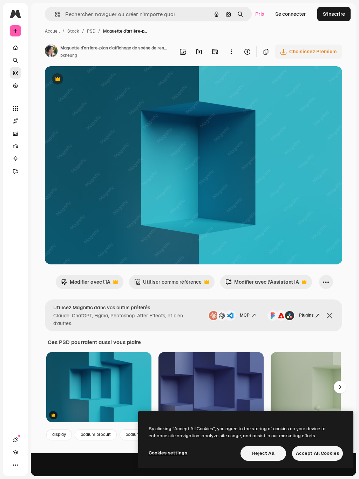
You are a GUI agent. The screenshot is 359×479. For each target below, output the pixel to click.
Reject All (263, 453)
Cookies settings (168, 453)
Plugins (306, 315)
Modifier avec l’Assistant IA (262, 284)
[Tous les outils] (15, 108)
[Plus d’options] (231, 52)
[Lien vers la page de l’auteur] (51, 52)
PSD (91, 31)
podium (133, 434)
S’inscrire (334, 14)
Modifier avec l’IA (85, 284)
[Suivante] (340, 387)
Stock (73, 31)
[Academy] (15, 452)
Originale (91, 79)
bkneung (68, 55)
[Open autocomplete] (55, 14)
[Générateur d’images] (15, 133)
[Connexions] (15, 439)
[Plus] (15, 465)
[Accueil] (15, 47)
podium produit (96, 434)
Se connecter (290, 14)
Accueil (52, 31)
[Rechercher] (15, 60)
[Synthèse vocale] (15, 158)
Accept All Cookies (317, 453)
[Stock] (15, 73)
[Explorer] (15, 85)
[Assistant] (15, 171)
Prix (260, 14)
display (59, 434)
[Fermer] (329, 315)
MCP (245, 315)
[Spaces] (15, 121)
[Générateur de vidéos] (15, 146)
